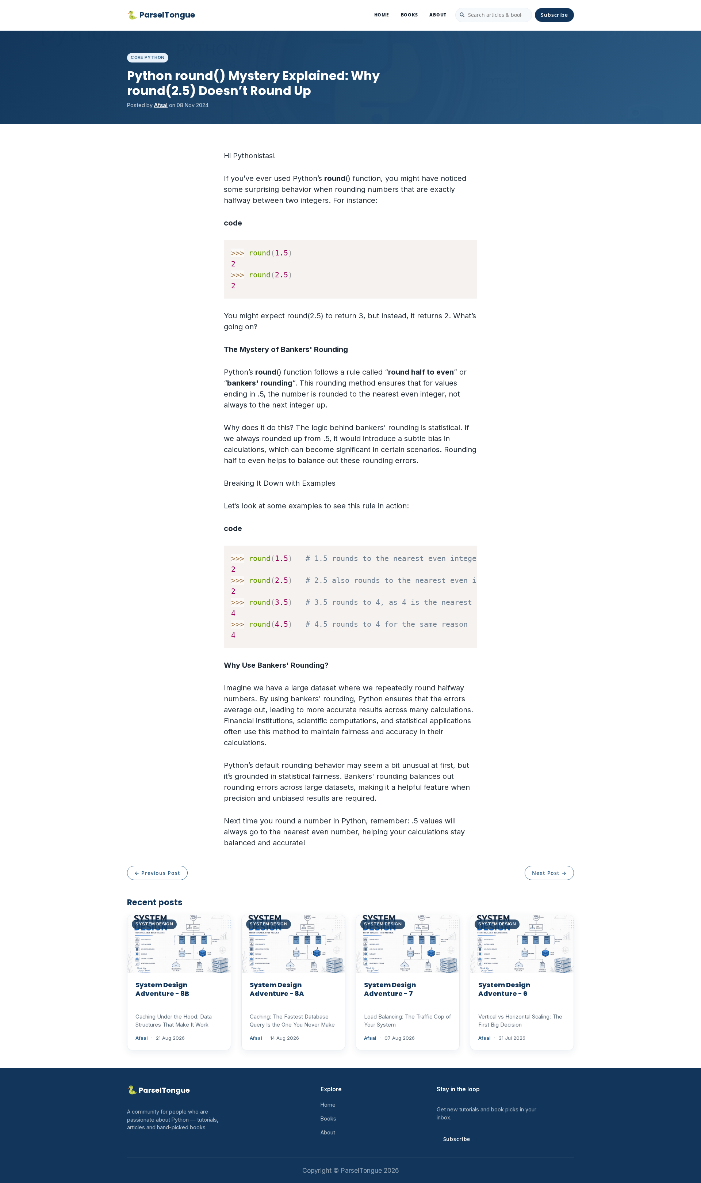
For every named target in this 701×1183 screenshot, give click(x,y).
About (438, 15)
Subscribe (554, 14)
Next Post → (549, 872)
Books (409, 15)
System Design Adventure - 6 (504, 989)
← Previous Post (157, 872)
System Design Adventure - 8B (162, 989)
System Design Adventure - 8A (277, 989)
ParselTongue (161, 15)
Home (381, 15)
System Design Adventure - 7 (390, 989)
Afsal (161, 105)
